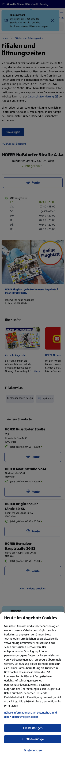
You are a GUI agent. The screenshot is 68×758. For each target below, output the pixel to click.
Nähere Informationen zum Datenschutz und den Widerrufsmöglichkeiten (30, 715)
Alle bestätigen (33, 728)
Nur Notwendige (33, 739)
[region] (32, 685)
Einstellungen (33, 750)
